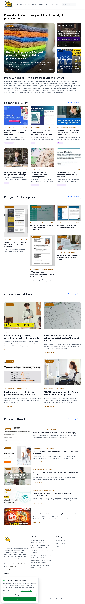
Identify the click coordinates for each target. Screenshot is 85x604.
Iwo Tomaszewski (9, 127)
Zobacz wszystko (73, 102)
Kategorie (7, 574)
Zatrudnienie (31, 4)
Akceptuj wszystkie (20, 599)
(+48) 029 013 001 (11, 566)
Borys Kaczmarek (35, 127)
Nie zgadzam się (19, 595)
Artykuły (33, 537)
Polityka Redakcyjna (53, 598)
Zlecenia (46, 4)
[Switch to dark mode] (79, 4)
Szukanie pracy (39, 4)
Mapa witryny (63, 598)
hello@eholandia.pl (11, 569)
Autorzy (59, 537)
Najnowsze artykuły (21, 4)
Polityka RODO (42, 598)
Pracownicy (52, 4)
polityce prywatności (26, 591)
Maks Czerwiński (61, 223)
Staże (57, 4)
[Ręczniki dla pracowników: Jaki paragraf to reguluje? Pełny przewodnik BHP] (29, 48)
